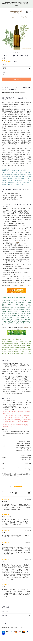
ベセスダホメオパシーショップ (17, 627)
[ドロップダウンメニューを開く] (29, 607)
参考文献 (16, 242)
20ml (4, 69)
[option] (16, 35)
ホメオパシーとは (24, 285)
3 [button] (17, 52)
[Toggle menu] (3, 12)
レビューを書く (14, 493)
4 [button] (19, 52)
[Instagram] (5, 623)
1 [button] (13, 52)
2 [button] (15, 52)
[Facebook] (2, 623)
